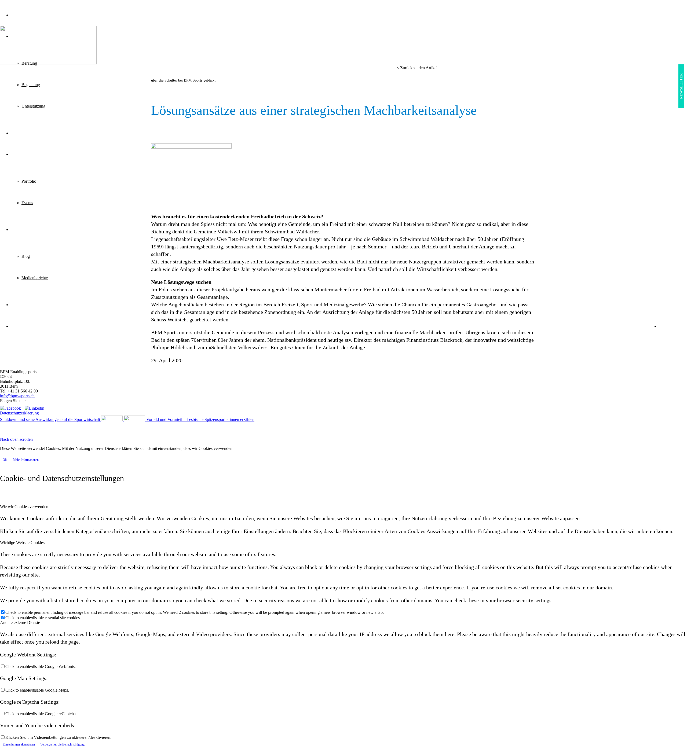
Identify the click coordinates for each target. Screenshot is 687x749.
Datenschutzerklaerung (19, 413)
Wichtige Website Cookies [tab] (22, 542)
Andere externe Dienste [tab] (20, 622)
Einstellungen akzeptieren (19, 744)
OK (5, 460)
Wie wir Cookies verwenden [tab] (24, 506)
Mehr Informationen (26, 460)
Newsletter (681, 86)
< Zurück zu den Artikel (417, 67)
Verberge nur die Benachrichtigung (62, 744)
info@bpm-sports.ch (17, 396)
